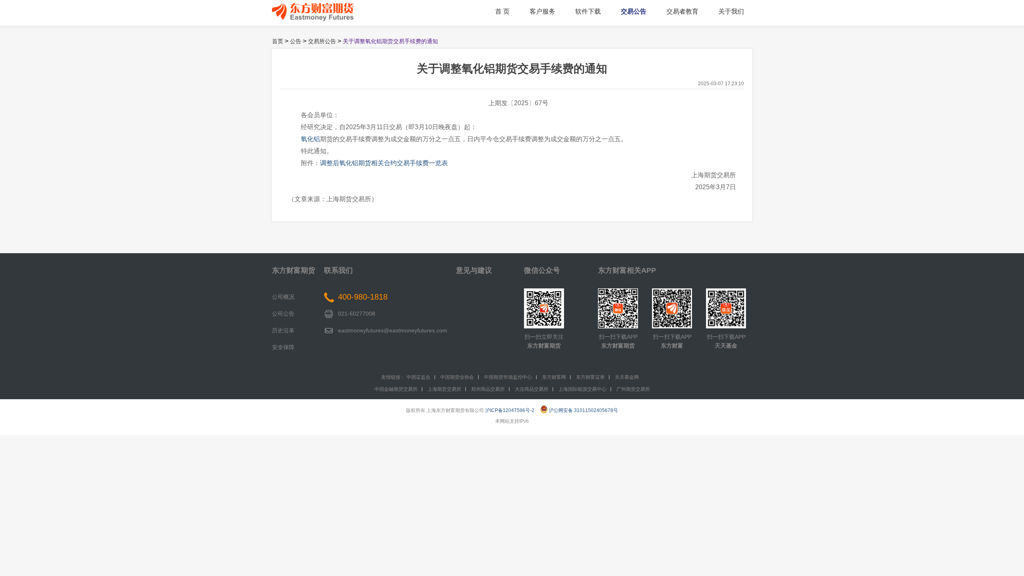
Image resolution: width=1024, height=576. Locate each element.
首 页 (502, 11)
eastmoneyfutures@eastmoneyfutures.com (392, 330)
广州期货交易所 (633, 389)
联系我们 (338, 270)
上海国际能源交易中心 (582, 389)
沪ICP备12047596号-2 (509, 410)
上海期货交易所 (444, 389)
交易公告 (633, 11)
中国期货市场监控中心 (508, 377)
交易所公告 (322, 41)
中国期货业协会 (457, 377)
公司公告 (283, 313)
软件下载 (588, 11)
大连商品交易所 (531, 389)
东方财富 (672, 345)
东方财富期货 (293, 270)
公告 (295, 41)
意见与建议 (474, 270)
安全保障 (283, 347)
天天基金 (726, 345)
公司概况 (283, 297)
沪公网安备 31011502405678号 (583, 410)
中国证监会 (418, 377)
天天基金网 (627, 377)
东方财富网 (554, 377)
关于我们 (731, 11)
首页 (277, 41)
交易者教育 (682, 11)
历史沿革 (283, 330)
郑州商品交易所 (488, 389)
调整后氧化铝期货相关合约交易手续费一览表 (384, 163)
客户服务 (542, 11)
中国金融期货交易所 (396, 389)
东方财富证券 (590, 377)
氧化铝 (310, 139)
